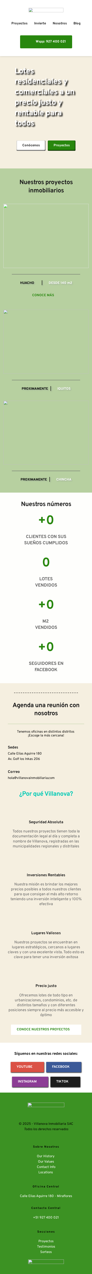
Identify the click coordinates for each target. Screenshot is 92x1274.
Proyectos (46, 1241)
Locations (46, 1172)
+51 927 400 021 (46, 1218)
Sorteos (46, 1252)
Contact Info (46, 1167)
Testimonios (46, 1247)
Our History (46, 1156)
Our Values (46, 1162)
